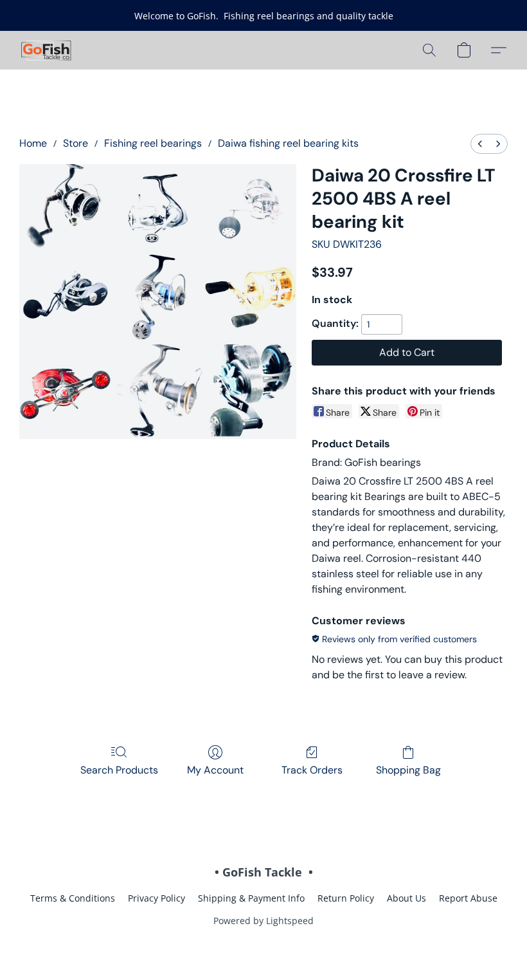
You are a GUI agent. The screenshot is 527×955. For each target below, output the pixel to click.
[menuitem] (480, 143)
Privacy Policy (156, 898)
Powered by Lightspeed (263, 920)
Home (33, 143)
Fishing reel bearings (153, 143)
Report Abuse (468, 898)
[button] (47, 50)
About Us (406, 898)
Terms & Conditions (72, 898)
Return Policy (345, 898)
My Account (215, 770)
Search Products (119, 770)
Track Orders (312, 770)
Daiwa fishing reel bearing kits (288, 143)
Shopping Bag (408, 770)
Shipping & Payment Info (251, 898)
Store (75, 143)
